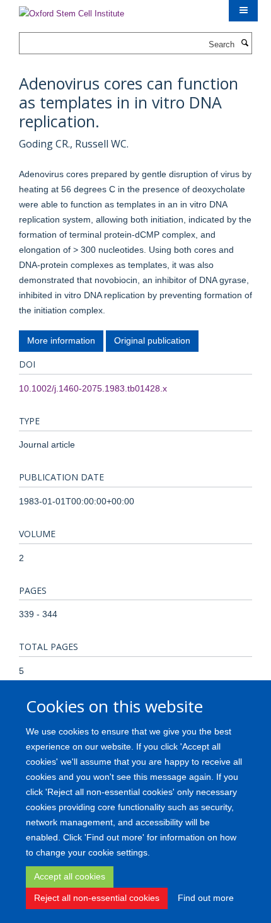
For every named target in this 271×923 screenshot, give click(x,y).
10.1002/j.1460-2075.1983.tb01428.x (93, 388)
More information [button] (61, 340)
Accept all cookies (69, 876)
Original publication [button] (152, 340)
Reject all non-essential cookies (96, 898)
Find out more (206, 898)
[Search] (244, 43)
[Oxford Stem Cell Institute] (71, 10)
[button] (243, 10)
